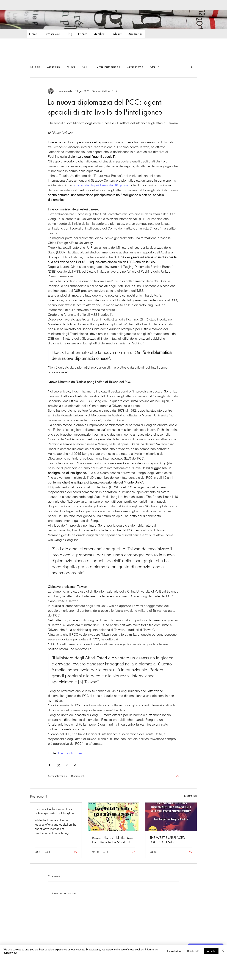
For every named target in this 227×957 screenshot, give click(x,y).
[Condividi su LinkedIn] (67, 765)
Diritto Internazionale (108, 66)
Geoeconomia (135, 66)
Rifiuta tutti (193, 951)
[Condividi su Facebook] (49, 765)
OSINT (86, 66)
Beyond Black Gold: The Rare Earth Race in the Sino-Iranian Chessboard (113, 840)
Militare (71, 66)
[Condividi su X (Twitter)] (58, 765)
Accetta (211, 951)
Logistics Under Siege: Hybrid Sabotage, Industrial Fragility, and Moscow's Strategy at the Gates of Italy (55, 811)
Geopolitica (53, 66)
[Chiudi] (223, 951)
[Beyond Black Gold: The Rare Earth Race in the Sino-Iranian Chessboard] (113, 817)
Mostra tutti (190, 795)
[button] (192, 66)
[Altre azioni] (177, 91)
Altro (152, 66)
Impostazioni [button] (174, 951)
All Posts (35, 66)
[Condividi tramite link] (75, 765)
